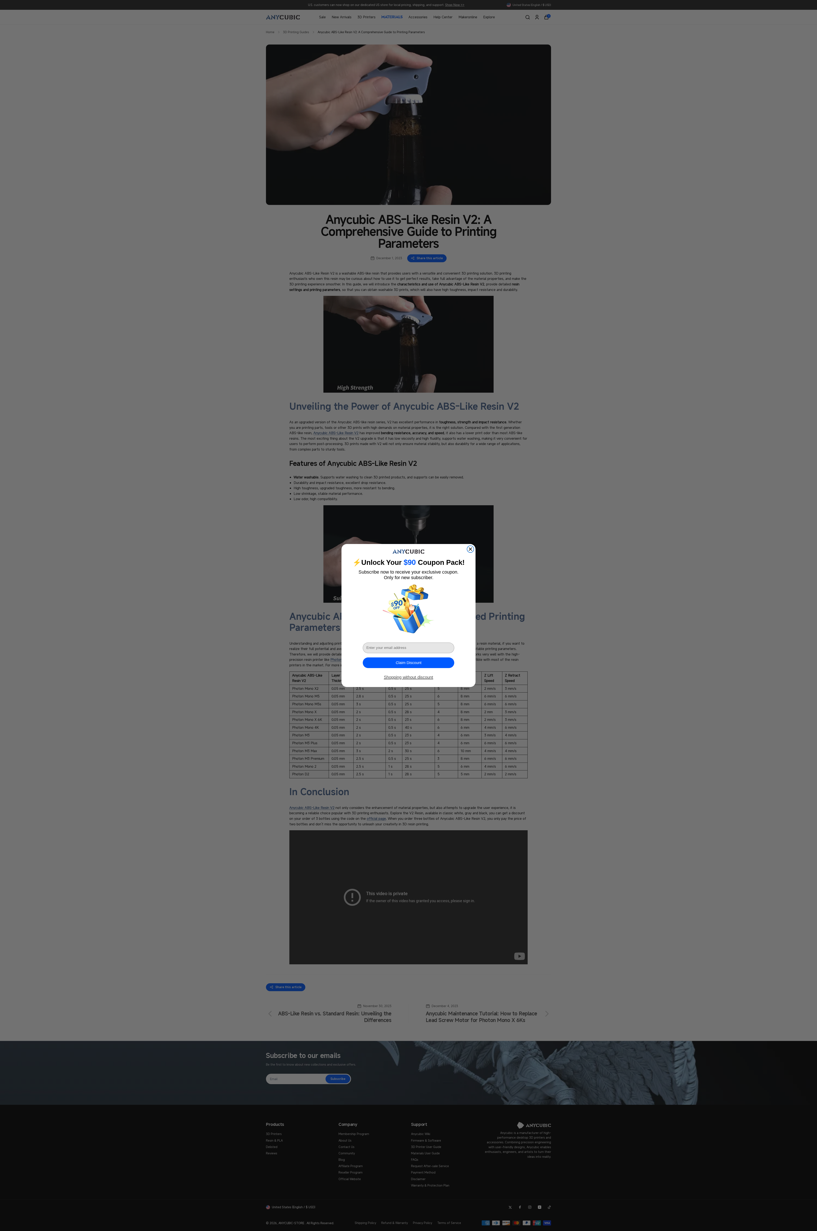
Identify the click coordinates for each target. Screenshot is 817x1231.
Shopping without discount (408, 677)
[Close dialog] (470, 549)
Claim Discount (408, 663)
